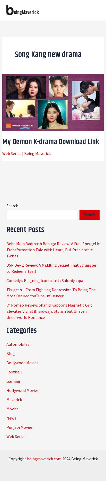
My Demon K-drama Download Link (50, 142)
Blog (10, 354)
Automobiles (17, 344)
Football (14, 372)
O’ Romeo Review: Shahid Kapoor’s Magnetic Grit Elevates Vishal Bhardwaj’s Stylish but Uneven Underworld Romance (49, 311)
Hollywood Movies (22, 390)
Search (12, 206)
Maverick (14, 400)
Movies (12, 409)
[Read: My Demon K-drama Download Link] (53, 102)
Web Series (11, 153)
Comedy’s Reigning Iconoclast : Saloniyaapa (44, 281)
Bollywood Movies (22, 363)
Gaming (13, 381)
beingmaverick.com (44, 459)
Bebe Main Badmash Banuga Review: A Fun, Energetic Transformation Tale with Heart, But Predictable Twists (53, 250)
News (11, 418)
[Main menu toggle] (95, 10)
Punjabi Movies (19, 427)
